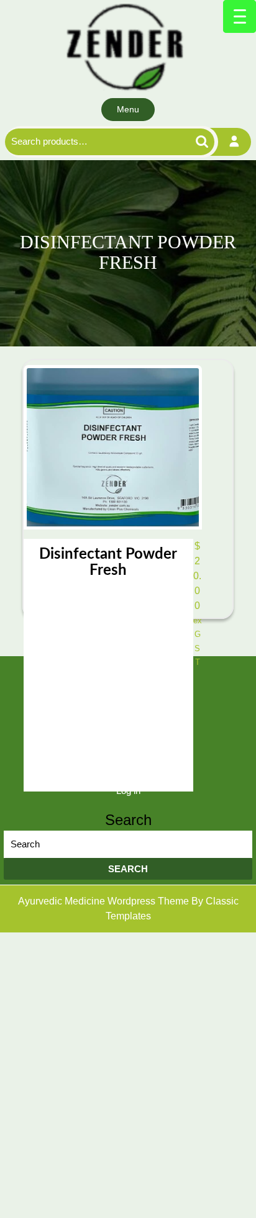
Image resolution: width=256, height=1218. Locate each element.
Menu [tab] (128, 109)
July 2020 (128, 740)
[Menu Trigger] (239, 16)
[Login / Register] (234, 141)
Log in (128, 790)
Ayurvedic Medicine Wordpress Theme (104, 901)
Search (188, 142)
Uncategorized (128, 690)
